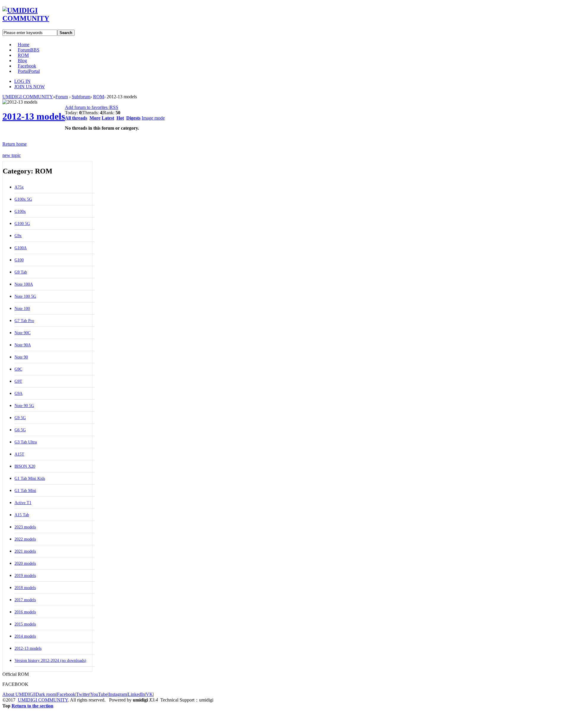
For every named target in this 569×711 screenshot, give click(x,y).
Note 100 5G (25, 296)
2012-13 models (33, 116)
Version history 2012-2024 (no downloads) (50, 660)
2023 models (25, 527)
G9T (18, 381)
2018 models (25, 587)
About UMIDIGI (18, 694)
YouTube (99, 694)
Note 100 (22, 308)
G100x (20, 211)
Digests (133, 117)
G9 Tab (21, 272)
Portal (29, 71)
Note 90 (21, 357)
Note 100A (24, 284)
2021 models (25, 551)
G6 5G (20, 430)
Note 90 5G (24, 405)
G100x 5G (23, 199)
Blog (22, 60)
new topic (11, 155)
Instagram (117, 694)
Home (23, 44)
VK (149, 694)
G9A (19, 393)
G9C (18, 369)
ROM (23, 55)
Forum (28, 49)
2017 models (25, 600)
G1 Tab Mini (25, 490)
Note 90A (23, 345)
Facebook (27, 65)
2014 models (25, 636)
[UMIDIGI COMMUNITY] (34, 18)
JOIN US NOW (29, 86)
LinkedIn (136, 694)
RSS (114, 107)
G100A (21, 248)
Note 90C (23, 333)
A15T (19, 454)
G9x (18, 236)
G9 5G (20, 418)
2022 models (25, 539)
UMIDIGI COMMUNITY (27, 96)
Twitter (82, 694)
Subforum (81, 96)
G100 (19, 260)
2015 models (25, 624)
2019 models (25, 575)
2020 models (25, 563)
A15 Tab (22, 515)
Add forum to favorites (87, 107)
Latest (108, 117)
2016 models (25, 612)
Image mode (153, 117)
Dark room (46, 694)
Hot (120, 117)
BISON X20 (25, 466)
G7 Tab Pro (24, 320)
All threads (76, 117)
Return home (14, 144)
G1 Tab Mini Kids (30, 478)
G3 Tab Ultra (26, 442)
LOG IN (22, 81)
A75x (19, 187)
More (94, 117)
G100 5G (22, 223)
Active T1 (23, 503)
